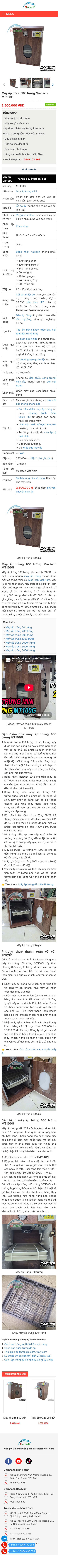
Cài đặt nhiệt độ (25, 294)
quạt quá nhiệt (28, 338)
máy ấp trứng (32, 576)
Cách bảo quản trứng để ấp (20, 1348)
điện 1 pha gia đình (41, 458)
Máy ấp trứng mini (26, 191)
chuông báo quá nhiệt (32, 359)
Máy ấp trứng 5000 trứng (20, 650)
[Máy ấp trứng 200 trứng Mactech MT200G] (43, 1391)
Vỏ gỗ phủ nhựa (25, 215)
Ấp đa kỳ (21, 206)
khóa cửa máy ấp (32, 447)
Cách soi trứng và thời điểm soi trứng (25, 1344)
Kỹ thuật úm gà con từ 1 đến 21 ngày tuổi (27, 1355)
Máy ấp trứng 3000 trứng (20, 646)
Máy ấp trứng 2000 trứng (20, 642)
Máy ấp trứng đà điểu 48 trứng (36, 884)
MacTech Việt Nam (39, 579)
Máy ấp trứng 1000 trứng (20, 638)
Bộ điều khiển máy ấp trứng (35, 409)
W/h (22, 453)
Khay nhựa (22, 226)
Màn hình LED (35, 302)
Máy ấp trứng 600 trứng (19, 635)
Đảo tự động (24, 315)
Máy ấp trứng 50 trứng (19, 627)
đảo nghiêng (23, 319)
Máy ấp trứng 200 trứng (19, 631)
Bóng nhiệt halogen (28, 251)
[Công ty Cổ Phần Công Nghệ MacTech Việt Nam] (29, 6)
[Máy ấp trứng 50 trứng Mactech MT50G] (15, 1391)
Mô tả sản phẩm (29, 169)
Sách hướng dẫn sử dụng (30, 478)
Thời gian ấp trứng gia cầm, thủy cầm (25, 1351)
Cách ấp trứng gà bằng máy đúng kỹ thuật (28, 1359)
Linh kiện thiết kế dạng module (37, 424)
